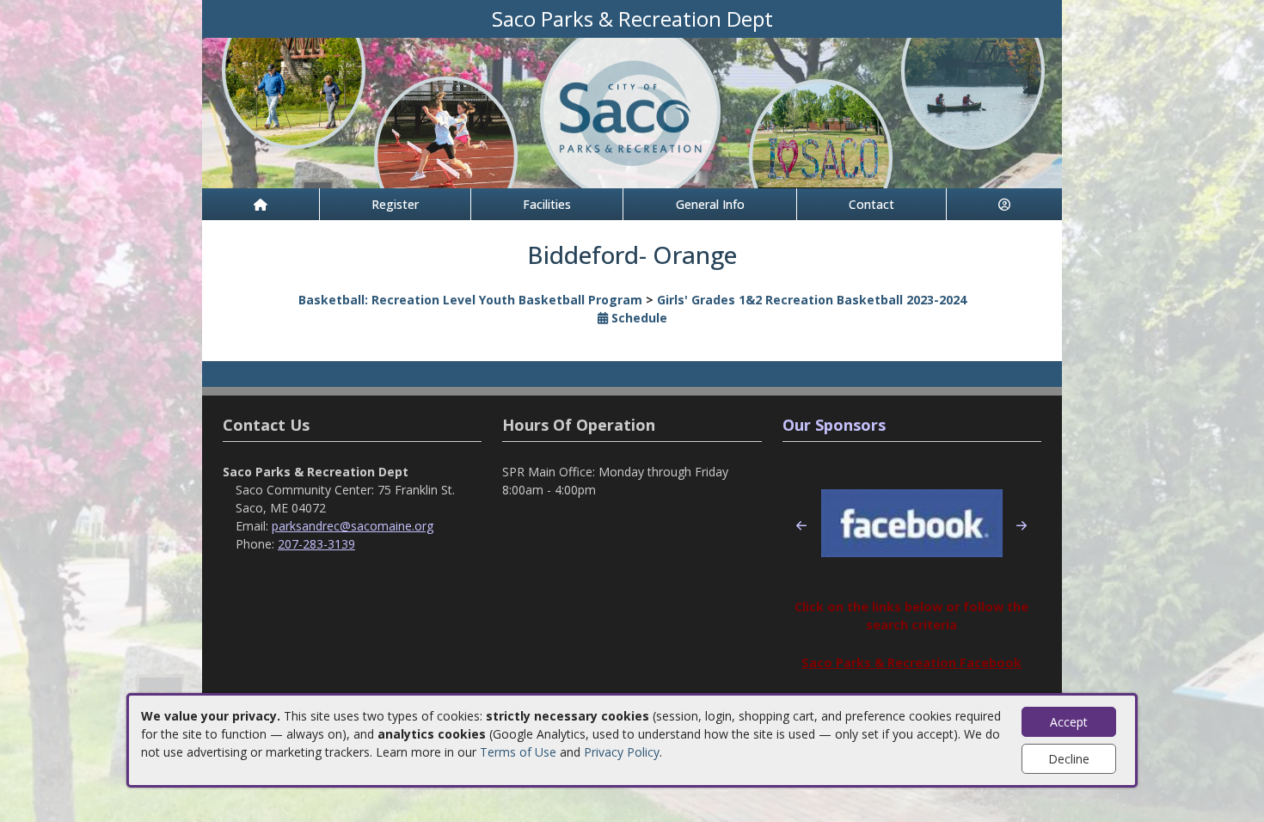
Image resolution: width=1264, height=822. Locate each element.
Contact (871, 204)
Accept (1069, 722)
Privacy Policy (622, 752)
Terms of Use (518, 752)
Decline (1068, 759)
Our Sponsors (834, 424)
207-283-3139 (316, 544)
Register (395, 204)
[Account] (1004, 204)
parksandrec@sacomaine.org (352, 526)
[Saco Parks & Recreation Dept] (632, 111)
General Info (710, 204)
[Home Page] (260, 204)
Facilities (547, 204)
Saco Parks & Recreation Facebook (911, 662)
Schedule (637, 318)
